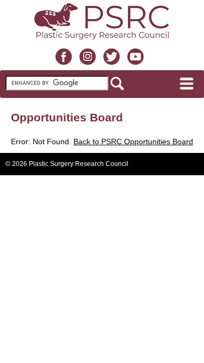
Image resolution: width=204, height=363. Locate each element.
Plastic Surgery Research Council (78, 164)
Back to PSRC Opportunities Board (133, 141)
